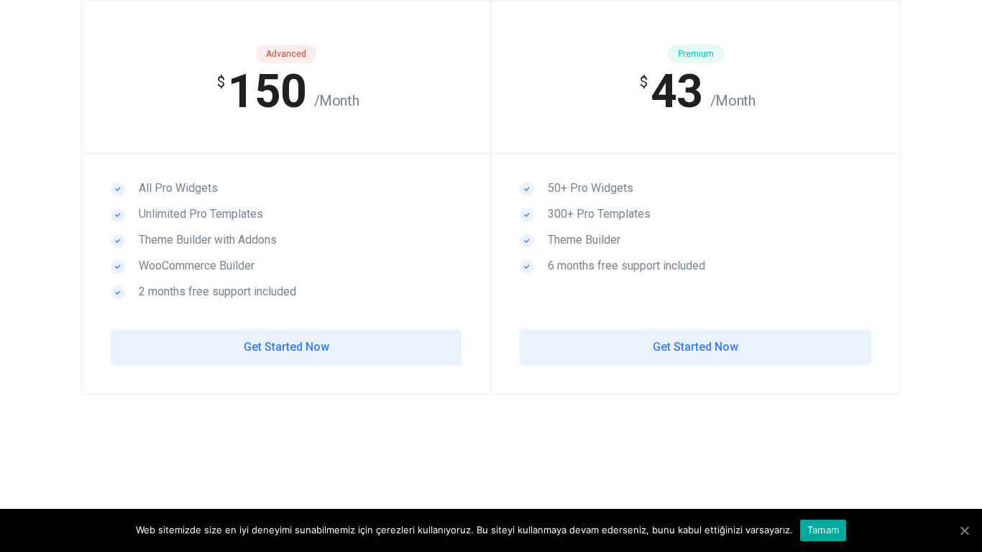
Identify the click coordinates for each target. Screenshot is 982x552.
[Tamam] (964, 530)
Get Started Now (286, 347)
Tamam (823, 529)
